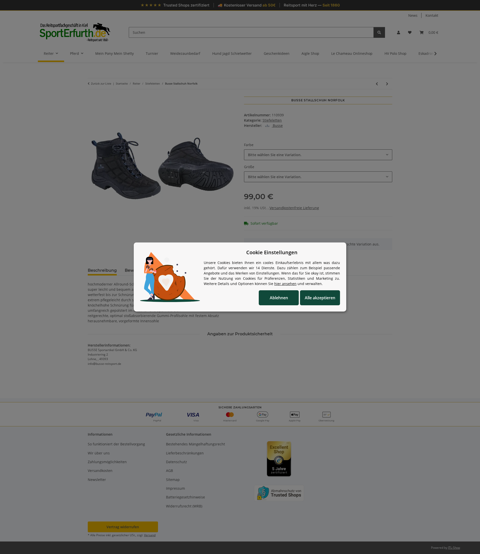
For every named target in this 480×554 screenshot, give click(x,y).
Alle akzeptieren (320, 298)
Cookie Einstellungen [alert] (272, 252)
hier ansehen (285, 283)
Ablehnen (279, 298)
